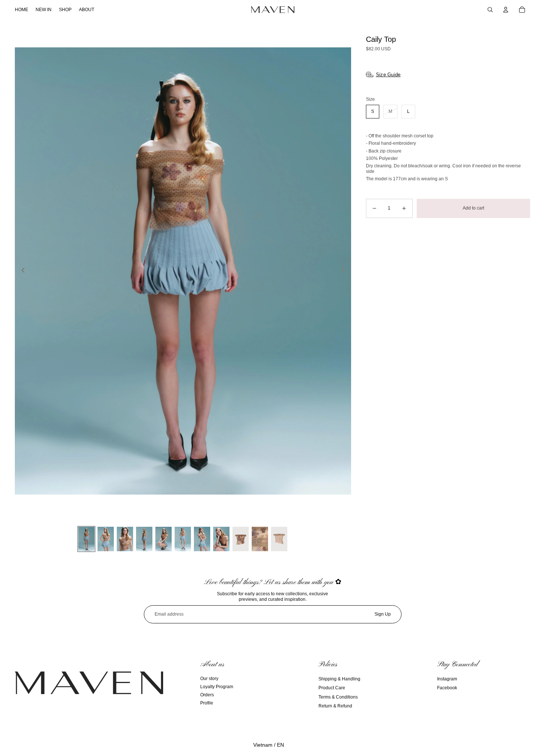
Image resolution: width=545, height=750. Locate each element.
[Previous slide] (21, 271)
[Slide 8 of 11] (221, 539)
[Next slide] (345, 271)
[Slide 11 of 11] (279, 539)
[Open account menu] (506, 9)
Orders (207, 694)
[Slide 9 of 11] (240, 539)
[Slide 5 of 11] (163, 539)
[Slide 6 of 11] (183, 539)
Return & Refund (335, 706)
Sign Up (382, 614)
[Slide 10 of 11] (260, 539)
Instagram (447, 679)
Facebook (447, 687)
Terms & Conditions (338, 697)
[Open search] (490, 9)
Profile (206, 703)
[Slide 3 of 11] (125, 539)
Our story (209, 678)
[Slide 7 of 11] (202, 539)
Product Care (331, 687)
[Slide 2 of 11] (106, 539)
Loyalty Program (216, 686)
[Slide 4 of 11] (144, 539)
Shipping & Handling (339, 679)
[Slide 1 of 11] (86, 539)
